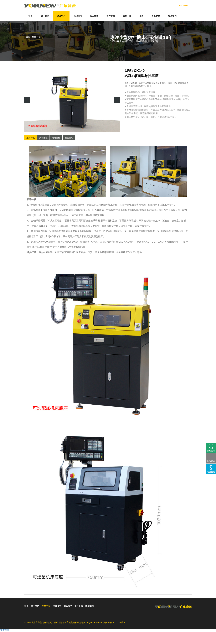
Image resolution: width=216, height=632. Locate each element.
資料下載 (127, 16)
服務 (141, 16)
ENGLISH (183, 5)
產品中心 (61, 16)
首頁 (30, 16)
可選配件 (56, 137)
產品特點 (30, 137)
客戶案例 (111, 16)
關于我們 (45, 16)
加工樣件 (94, 16)
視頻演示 (78, 16)
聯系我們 (172, 16)
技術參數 (43, 137)
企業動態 (156, 16)
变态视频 (4, 630)
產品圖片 (69, 137)
